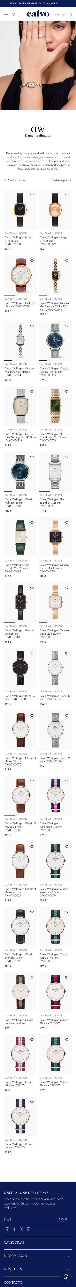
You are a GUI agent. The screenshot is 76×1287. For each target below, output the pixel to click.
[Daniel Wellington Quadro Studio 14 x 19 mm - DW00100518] (55, 537)
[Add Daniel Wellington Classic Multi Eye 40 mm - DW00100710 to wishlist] (32, 457)
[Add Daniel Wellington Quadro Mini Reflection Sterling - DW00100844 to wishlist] (32, 326)
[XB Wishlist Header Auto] (63, 14)
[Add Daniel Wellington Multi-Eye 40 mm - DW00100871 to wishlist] (32, 260)
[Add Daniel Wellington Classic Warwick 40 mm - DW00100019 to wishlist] (67, 846)
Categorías (14, 1242)
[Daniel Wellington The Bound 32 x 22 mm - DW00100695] (20, 537)
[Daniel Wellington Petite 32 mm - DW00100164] (55, 730)
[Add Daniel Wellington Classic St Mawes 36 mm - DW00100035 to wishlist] (32, 781)
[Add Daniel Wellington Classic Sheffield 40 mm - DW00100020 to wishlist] (32, 912)
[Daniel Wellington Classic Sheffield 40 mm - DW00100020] (20, 927)
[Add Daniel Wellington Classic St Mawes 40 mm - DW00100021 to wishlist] (32, 846)
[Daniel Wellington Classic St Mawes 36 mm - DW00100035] (20, 796)
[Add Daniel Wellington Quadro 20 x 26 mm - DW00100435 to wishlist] (32, 588)
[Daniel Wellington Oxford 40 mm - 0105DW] (55, 1054)
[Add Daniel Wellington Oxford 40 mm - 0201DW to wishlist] (67, 977)
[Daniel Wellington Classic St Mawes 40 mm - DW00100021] (20, 861)
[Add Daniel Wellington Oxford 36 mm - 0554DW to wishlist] (32, 977)
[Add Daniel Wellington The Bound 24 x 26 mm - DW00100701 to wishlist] (67, 457)
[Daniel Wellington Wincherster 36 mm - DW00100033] (55, 796)
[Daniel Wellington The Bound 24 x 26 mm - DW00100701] (55, 472)
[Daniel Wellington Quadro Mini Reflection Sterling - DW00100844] (20, 341)
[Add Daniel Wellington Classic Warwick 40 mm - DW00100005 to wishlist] (67, 912)
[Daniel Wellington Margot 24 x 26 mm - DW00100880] (20, 210)
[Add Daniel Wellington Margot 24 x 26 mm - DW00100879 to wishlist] (67, 195)
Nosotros (13, 1269)
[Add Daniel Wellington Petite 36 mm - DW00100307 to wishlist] (32, 653)
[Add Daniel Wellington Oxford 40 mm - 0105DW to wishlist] (67, 1039)
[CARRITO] (70, 14)
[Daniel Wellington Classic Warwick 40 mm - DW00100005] (55, 927)
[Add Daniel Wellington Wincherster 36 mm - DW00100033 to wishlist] (67, 781)
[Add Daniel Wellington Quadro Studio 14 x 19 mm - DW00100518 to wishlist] (67, 522)
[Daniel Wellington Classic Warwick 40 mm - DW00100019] (55, 861)
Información (15, 1256)
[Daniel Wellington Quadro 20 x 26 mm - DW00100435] (20, 603)
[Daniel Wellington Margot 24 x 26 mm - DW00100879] (55, 210)
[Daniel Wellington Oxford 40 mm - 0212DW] (20, 1054)
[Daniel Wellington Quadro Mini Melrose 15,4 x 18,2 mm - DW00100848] (55, 275)
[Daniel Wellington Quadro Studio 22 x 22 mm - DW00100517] (55, 603)
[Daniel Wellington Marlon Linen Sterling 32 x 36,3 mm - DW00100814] (20, 406)
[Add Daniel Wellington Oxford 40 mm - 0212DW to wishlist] (32, 1039)
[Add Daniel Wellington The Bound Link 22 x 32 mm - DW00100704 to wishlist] (67, 391)
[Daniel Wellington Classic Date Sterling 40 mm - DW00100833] (55, 341)
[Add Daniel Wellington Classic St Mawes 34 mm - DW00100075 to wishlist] (32, 715)
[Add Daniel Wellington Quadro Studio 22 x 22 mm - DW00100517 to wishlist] (67, 588)
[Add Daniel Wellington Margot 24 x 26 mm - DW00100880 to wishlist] (32, 195)
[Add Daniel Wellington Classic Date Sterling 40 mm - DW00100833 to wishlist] (67, 326)
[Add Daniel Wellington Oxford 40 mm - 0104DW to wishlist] (32, 1101)
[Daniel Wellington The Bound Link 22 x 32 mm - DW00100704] (55, 406)
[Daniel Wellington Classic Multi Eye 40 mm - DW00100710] (20, 472)
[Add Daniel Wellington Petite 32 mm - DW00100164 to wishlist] (67, 715)
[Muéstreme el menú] (6, 14)
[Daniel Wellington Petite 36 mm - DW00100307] (20, 668)
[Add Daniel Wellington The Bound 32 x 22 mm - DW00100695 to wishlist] (32, 522)
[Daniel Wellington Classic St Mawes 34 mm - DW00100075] (20, 730)
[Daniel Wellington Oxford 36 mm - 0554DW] (20, 992)
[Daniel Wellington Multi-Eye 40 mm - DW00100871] (20, 275)
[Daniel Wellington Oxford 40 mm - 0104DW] (20, 1117)
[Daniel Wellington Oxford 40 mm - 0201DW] (55, 992)
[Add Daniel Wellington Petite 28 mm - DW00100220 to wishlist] (67, 653)
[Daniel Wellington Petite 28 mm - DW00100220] (55, 668)
